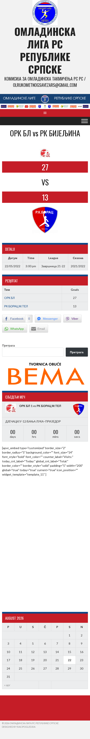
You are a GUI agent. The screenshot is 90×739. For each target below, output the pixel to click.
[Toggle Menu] (84, 121)
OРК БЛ (9, 298)
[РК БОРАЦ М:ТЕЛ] (79, 409)
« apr (7, 685)
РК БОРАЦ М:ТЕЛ (16, 306)
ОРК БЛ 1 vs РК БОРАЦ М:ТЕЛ (40, 406)
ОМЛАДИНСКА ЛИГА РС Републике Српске (45, 50)
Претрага (8, 345)
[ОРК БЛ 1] (11, 408)
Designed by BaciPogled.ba (18, 726)
